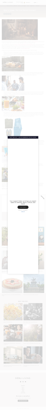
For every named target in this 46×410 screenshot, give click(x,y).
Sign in (23, 211)
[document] (23, 205)
